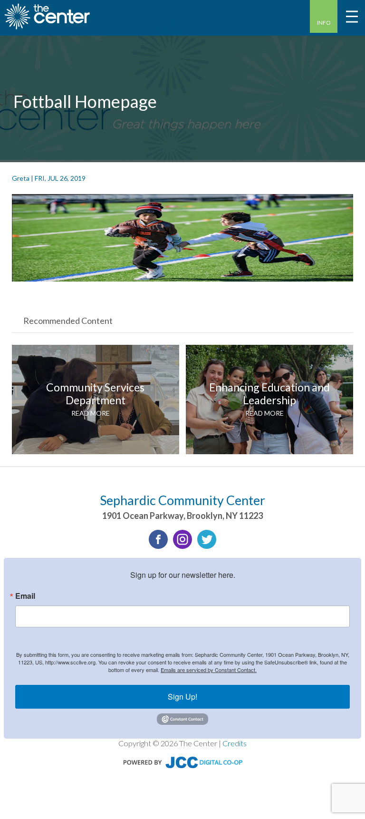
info (324, 22)
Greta (20, 178)
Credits (234, 743)
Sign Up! (182, 696)
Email (25, 596)
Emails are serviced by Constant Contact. (209, 669)
